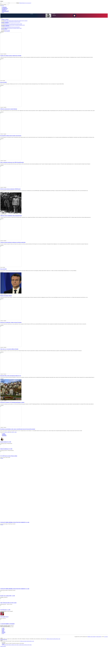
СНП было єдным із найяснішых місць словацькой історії (11, 234)
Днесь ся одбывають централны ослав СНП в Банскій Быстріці (12, 180)
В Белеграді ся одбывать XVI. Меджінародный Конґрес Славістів (12, 420)
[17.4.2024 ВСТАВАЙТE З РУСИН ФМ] (54, 639)
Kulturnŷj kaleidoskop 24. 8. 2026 (6, 467)
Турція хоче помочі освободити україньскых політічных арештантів (12, 260)
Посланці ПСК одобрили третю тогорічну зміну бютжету (10, 154)
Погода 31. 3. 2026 (7, 48)
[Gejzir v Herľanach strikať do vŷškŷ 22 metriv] (54, 618)
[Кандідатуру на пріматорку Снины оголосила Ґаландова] (10, 338)
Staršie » (16, 450)
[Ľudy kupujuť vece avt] (54, 632)
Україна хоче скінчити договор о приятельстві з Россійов (10, 74)
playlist (3, 12)
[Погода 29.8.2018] (10, 98)
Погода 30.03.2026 (7, 49)
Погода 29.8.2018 (3, 100)
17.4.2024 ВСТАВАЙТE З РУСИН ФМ (7, 642)
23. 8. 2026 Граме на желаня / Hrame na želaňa (8, 474)
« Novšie (5, 450)
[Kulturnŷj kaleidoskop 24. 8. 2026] (54, 464)
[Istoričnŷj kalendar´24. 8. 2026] (54, 457)
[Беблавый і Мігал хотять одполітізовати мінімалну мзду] (10, 391)
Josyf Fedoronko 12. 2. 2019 (5, 628)
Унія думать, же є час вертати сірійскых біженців (9, 367)
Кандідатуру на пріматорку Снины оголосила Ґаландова (10, 340)
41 (11, 450)
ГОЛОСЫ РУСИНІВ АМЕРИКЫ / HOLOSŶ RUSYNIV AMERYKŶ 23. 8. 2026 (14, 540)
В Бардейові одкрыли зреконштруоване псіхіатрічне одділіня (13, 42)
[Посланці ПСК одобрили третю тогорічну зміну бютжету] (10, 151)
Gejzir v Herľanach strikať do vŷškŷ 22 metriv (8, 621)
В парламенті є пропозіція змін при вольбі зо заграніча (12, 40)
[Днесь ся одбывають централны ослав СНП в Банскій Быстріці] (10, 178)
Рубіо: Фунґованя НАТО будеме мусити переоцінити (12, 45)
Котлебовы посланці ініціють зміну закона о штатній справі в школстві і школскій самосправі (17, 447)
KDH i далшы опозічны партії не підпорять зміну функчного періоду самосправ (15, 39)
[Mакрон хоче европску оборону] (10, 311)
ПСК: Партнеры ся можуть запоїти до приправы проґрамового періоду (14, 43)
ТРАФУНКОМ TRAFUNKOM (4, 454)
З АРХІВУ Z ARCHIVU (4, 452)
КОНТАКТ (5, 11)
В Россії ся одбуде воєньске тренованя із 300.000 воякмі (10, 207)
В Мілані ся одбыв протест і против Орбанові (8, 127)
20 (8, 450)
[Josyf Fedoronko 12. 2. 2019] (54, 625)
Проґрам (5, 8)
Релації (4, 9)
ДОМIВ (3, 646)
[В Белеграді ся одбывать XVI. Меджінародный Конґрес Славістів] (10, 418)
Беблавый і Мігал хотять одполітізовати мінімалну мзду (10, 394)
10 (7, 450)
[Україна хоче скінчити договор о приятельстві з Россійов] (10, 71)
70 (13, 450)
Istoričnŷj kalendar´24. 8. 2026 (5, 460)
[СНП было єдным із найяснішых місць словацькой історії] (10, 231)
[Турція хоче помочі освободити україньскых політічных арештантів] (10, 258)
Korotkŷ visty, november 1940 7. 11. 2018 (7, 614)
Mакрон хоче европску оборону (6, 314)
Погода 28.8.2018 (3, 287)
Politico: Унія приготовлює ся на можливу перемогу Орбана (13, 46)
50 (12, 450)
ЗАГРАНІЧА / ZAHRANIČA (5, 44)
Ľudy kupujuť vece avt (4, 635)
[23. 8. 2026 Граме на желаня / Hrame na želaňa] (54, 471)
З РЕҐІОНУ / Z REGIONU (5, 41)
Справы (4, 7)
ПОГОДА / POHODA (4, 47)
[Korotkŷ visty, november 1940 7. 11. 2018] (54, 611)
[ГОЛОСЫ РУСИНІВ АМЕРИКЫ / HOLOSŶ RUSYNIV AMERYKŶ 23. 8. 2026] (54, 508)
